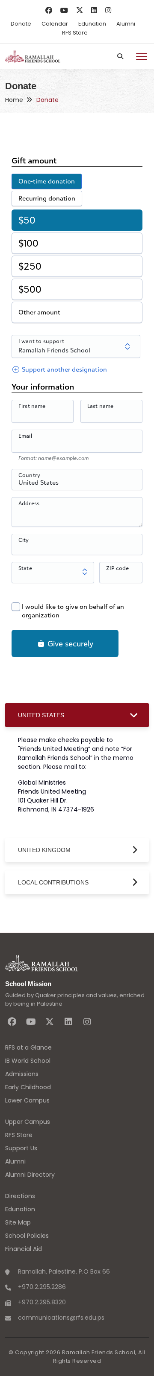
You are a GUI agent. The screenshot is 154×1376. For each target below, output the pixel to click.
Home (14, 100)
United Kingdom (44, 850)
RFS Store (75, 33)
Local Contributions (53, 882)
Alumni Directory (30, 1174)
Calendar (54, 24)
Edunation (92, 24)
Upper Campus (27, 1121)
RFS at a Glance (28, 1047)
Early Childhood (28, 1087)
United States (41, 715)
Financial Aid (23, 1249)
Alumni (125, 24)
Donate (21, 24)
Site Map (18, 1222)
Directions (20, 1196)
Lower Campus (27, 1100)
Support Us (21, 1148)
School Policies (27, 1235)
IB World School (27, 1060)
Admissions (21, 1074)
